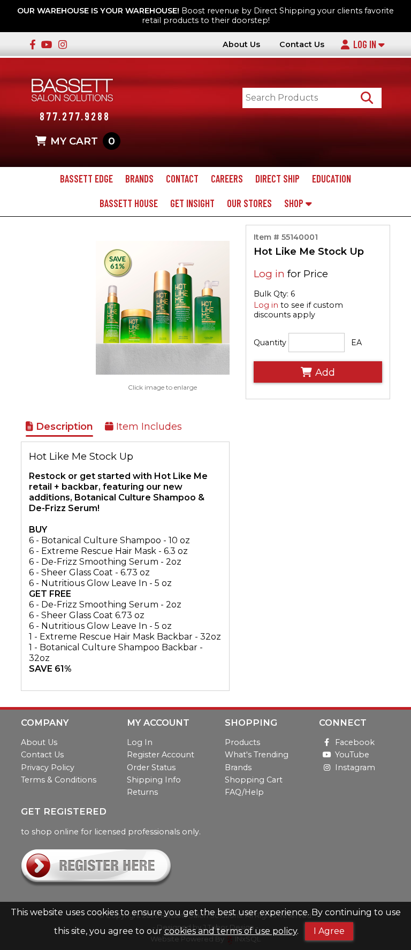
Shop (295, 203)
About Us (241, 44)
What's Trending (256, 754)
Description (63, 426)
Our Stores (249, 203)
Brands (139, 179)
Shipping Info (154, 780)
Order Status (151, 767)
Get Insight (192, 203)
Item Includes (147, 426)
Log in (269, 274)
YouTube (352, 754)
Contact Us (301, 44)
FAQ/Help (244, 792)
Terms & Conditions (58, 780)
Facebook (355, 742)
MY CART (82, 141)
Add (325, 372)
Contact (182, 179)
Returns (142, 792)
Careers (227, 179)
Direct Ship (277, 179)
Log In (365, 44)
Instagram (355, 767)
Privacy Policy (47, 767)
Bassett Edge (86, 179)
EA (356, 342)
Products (242, 742)
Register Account (160, 754)
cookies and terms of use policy (230, 931)
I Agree (329, 931)
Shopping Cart (254, 780)
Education (331, 179)
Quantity (270, 342)
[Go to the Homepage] (72, 91)
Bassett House (129, 203)
